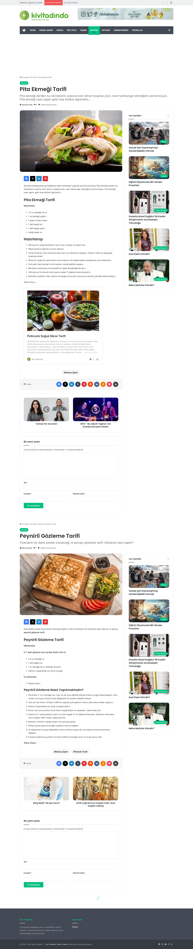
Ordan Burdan (121, 30)
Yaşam (83, 30)
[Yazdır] (115, 384)
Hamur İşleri (71, 372)
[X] (32, 178)
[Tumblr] (77, 384)
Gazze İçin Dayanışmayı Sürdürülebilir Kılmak (143, 149)
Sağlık (59, 30)
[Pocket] (109, 384)
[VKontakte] (96, 384)
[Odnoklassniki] (103, 384)
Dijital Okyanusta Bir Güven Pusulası (145, 183)
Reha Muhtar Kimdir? (72, 3)
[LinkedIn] (39, 178)
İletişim (75, 927)
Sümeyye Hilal (27, 105)
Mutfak (94, 30)
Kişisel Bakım (46, 30)
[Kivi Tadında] (44, 16)
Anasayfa (25, 77)
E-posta (28, 494)
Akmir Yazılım (62, 944)
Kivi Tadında (51, 944)
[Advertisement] (96, 53)
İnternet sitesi (79, 494)
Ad (25, 483)
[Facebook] (26, 178)
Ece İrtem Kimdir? (139, 254)
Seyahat (106, 30)
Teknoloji (137, 30)
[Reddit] (90, 384)
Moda (33, 30)
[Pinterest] (45, 178)
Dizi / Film (71, 30)
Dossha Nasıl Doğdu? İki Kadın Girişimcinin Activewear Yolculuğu (147, 220)
